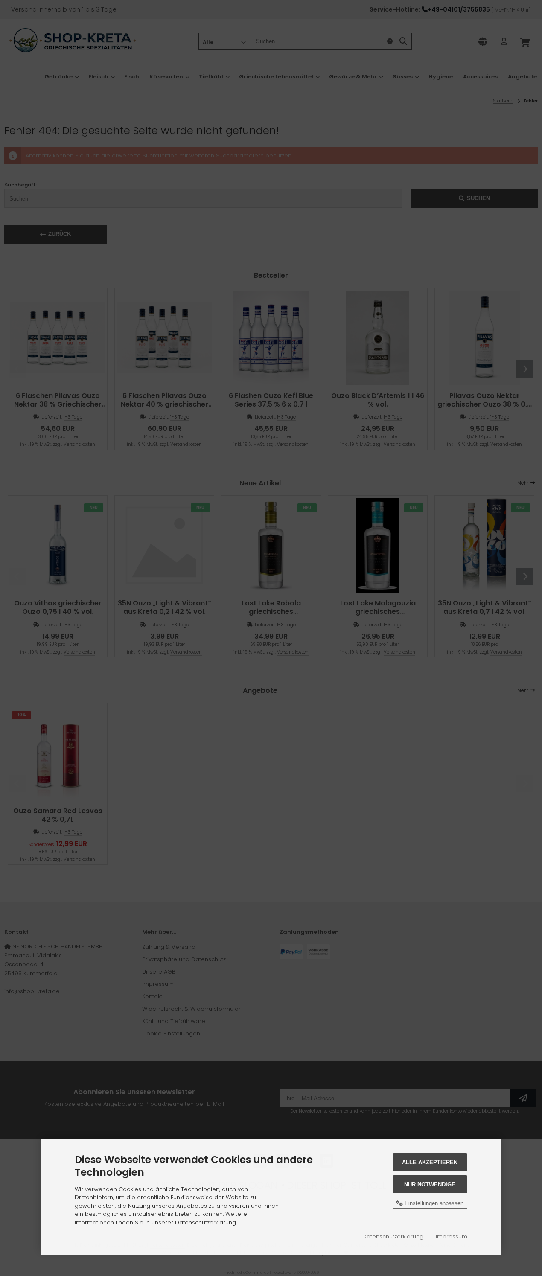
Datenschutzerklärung (392, 1236)
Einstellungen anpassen (433, 1203)
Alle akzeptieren (429, 1162)
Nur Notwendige (429, 1184)
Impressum (451, 1236)
